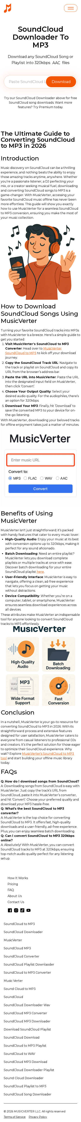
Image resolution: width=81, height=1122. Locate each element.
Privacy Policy (38, 1117)
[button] (70, 8)
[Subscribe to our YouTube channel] (28, 910)
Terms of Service (15, 1117)
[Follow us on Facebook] (10, 910)
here (40, 572)
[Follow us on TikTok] (22, 910)
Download (61, 81)
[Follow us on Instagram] (16, 910)
